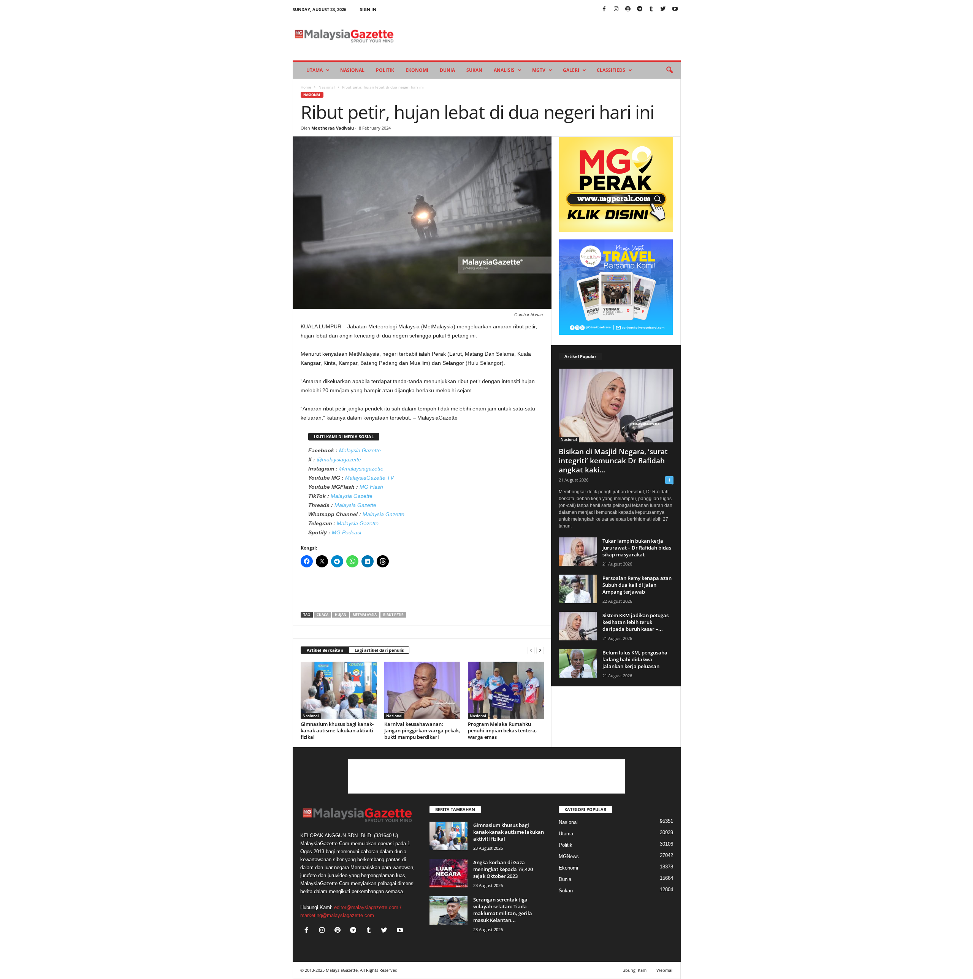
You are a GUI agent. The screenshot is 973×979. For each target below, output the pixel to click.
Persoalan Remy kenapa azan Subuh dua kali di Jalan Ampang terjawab (637, 585)
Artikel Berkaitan (325, 650)
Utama (314, 70)
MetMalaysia (365, 614)
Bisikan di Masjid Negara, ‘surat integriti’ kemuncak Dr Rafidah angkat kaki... (613, 461)
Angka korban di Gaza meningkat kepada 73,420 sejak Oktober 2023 (503, 869)
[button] (669, 70)
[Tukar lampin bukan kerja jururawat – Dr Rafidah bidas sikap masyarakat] (578, 551)
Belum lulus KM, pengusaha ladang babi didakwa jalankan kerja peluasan (634, 659)
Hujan (340, 614)
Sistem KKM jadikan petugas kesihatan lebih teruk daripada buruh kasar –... (635, 622)
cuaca (322, 614)
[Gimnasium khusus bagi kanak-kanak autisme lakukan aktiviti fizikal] (339, 690)
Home (306, 87)
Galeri (571, 70)
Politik (385, 70)
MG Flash (371, 487)
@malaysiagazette (339, 459)
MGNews (569, 856)
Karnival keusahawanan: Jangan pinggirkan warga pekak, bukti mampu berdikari (422, 730)
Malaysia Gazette (360, 450)
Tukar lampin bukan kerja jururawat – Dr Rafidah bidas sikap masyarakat (636, 547)
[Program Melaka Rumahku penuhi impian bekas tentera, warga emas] (506, 690)
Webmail (664, 970)
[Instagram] (616, 9)
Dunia (447, 70)
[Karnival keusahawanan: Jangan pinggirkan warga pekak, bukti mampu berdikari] (422, 690)
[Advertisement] (422, 592)
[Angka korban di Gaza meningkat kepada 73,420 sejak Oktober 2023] (448, 873)
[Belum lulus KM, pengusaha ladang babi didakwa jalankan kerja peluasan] (578, 663)
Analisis (504, 70)
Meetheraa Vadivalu (332, 128)
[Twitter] (663, 9)
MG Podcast (346, 532)
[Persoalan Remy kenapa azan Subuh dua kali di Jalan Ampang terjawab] (578, 589)
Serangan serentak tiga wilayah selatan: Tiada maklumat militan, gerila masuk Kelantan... (502, 910)
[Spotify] (627, 9)
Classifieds (611, 70)
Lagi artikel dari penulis (379, 650)
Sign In (368, 9)
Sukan (474, 70)
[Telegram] (639, 9)
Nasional (352, 70)
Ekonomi (417, 70)
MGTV (538, 70)
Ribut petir (393, 614)
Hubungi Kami (634, 970)
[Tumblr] (651, 9)
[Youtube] (675, 9)
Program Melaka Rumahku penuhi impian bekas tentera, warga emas (502, 730)
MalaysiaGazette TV (369, 478)
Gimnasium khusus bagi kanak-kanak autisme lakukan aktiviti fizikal (337, 730)
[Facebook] (604, 9)
